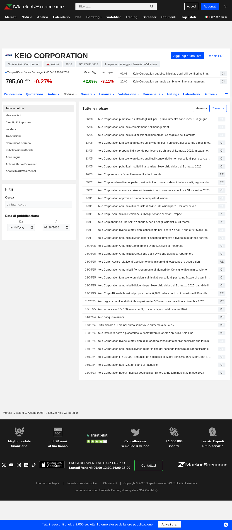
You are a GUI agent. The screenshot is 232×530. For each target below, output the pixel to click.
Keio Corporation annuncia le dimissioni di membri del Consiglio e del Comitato (146, 135)
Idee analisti (13, 115)
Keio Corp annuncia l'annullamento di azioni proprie (129, 174)
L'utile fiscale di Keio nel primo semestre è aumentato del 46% (135, 325)
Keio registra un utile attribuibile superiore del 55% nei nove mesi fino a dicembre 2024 (150, 301)
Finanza (105, 94)
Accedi (191, 6)
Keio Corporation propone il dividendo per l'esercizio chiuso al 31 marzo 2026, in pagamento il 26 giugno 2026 (154, 150)
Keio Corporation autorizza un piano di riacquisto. (127, 364)
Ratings (173, 94)
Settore (210, 94)
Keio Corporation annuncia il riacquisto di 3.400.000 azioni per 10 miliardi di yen (146, 206)
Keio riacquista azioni (110, 317)
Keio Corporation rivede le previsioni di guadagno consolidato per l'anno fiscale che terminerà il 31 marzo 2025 (154, 341)
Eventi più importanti (19, 122)
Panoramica (13, 94)
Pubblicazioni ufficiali (19, 150)
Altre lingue (13, 157)
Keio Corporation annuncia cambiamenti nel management (168, 81)
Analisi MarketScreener (21, 171)
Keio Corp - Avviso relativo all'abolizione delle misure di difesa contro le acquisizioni (149, 261)
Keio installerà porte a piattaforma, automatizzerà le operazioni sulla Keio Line (145, 333)
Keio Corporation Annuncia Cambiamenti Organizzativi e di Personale (140, 245)
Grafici (52, 94)
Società (87, 94)
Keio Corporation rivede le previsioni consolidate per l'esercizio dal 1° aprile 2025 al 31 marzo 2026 (154, 230)
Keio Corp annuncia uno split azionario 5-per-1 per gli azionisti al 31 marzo (143, 222)
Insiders (11, 129)
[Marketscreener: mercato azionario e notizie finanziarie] (33, 6)
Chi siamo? (110, 483)
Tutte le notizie (15, 108)
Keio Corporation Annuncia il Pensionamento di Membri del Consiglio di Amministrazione (152, 269)
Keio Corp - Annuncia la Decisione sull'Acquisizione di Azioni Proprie (139, 214)
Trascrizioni (13, 136)
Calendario (191, 94)
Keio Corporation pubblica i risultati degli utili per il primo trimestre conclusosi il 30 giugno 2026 (172, 73)
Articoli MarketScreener (21, 164)
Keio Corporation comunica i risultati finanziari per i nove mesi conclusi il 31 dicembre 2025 (153, 190)
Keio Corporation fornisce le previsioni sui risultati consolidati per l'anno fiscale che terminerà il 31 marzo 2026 (154, 277)
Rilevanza (218, 108)
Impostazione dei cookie (82, 483)
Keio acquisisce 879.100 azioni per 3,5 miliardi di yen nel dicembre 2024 (142, 309)
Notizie (69, 94)
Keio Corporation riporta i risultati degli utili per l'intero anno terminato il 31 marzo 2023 (150, 372)
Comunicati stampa (18, 143)
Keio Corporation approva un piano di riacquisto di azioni (132, 198)
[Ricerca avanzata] (152, 6)
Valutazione (127, 94)
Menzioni (201, 108)
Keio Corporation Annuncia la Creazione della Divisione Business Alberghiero (145, 253)
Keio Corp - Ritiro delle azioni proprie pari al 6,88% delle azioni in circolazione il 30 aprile (152, 293)
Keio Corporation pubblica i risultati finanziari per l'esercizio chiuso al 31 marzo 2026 (149, 166)
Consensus (152, 94)
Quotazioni (34, 94)
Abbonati (210, 6)
